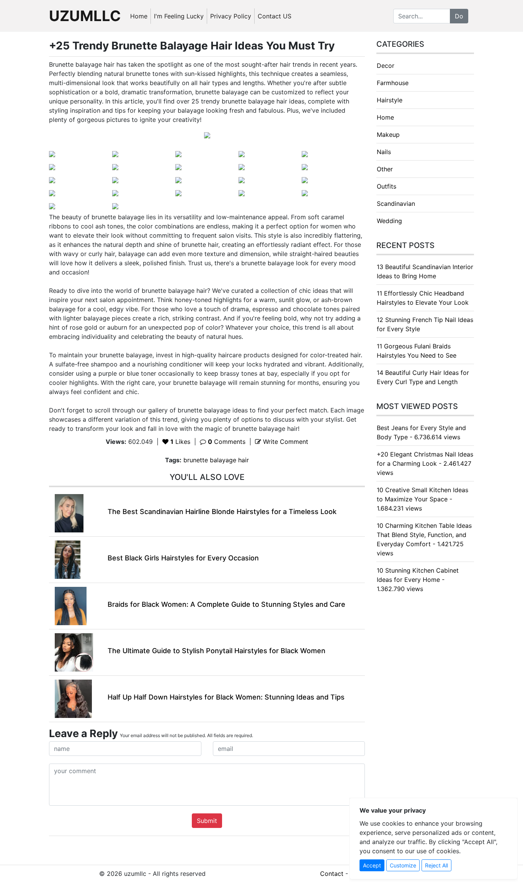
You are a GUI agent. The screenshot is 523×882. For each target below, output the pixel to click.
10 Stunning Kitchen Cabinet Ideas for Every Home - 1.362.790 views (418, 580)
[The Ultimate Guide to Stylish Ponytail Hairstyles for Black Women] (74, 651)
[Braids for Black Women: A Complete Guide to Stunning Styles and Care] (71, 605)
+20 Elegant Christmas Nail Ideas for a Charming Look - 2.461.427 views (425, 463)
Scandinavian (396, 203)
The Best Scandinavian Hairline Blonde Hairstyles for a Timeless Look (222, 512)
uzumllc (85, 16)
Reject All (436, 865)
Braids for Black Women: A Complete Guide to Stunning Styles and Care (226, 604)
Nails (384, 152)
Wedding (389, 221)
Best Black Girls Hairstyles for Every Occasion (183, 558)
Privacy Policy (230, 16)
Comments (226, 441)
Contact (331, 873)
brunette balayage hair (216, 460)
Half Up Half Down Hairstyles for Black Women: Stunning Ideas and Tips (226, 697)
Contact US (274, 16)
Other (385, 169)
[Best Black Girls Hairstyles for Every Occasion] (67, 559)
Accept (372, 865)
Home (138, 16)
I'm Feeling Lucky (179, 16)
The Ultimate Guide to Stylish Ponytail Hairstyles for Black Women (216, 651)
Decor (385, 65)
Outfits (386, 186)
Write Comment (284, 441)
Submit (207, 821)
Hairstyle (389, 100)
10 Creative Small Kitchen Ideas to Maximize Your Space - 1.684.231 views (422, 499)
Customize (403, 865)
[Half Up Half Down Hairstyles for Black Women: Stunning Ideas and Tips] (73, 698)
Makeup (388, 134)
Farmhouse (393, 83)
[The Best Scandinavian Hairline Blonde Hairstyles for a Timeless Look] (69, 512)
